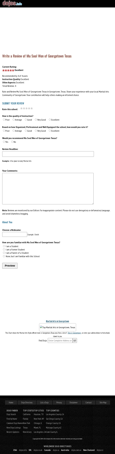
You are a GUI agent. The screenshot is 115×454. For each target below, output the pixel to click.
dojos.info (23, 450)
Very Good (41, 119)
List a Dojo (44, 402)
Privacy (59, 402)
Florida (25, 418)
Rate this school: (10, 109)
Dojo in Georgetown (74, 333)
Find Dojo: (43, 340)
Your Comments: (10, 170)
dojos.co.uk (38, 450)
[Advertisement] (57, 30)
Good (29, 119)
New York (26, 423)
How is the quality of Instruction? (17, 115)
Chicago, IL (38, 423)
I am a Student (12, 246)
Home (11, 402)
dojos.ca (56, 450)
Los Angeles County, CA (55, 414)
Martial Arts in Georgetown (57, 321)
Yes (6, 141)
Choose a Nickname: (11, 229)
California (26, 414)
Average (18, 119)
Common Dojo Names (15, 423)
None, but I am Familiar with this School (23, 256)
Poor (7, 119)
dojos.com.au (76, 450)
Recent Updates (13, 432)
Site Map (103, 402)
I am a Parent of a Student (17, 252)
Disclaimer (74, 402)
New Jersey (27, 432)
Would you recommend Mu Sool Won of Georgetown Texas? (29, 138)
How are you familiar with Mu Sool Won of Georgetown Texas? (31, 242)
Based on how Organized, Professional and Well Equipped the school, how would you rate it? (45, 127)
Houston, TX (38, 414)
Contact (89, 402)
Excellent (55, 119)
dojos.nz (100, 450)
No (15, 141)
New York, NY (39, 418)
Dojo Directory (26, 402)
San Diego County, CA (54, 418)
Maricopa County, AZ (53, 427)
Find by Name (12, 418)
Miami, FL (37, 427)
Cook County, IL (52, 432)
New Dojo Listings (14, 427)
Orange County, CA (53, 423)
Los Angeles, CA (40, 432)
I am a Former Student (15, 249)
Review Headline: (10, 148)
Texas (25, 427)
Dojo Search (11, 414)
